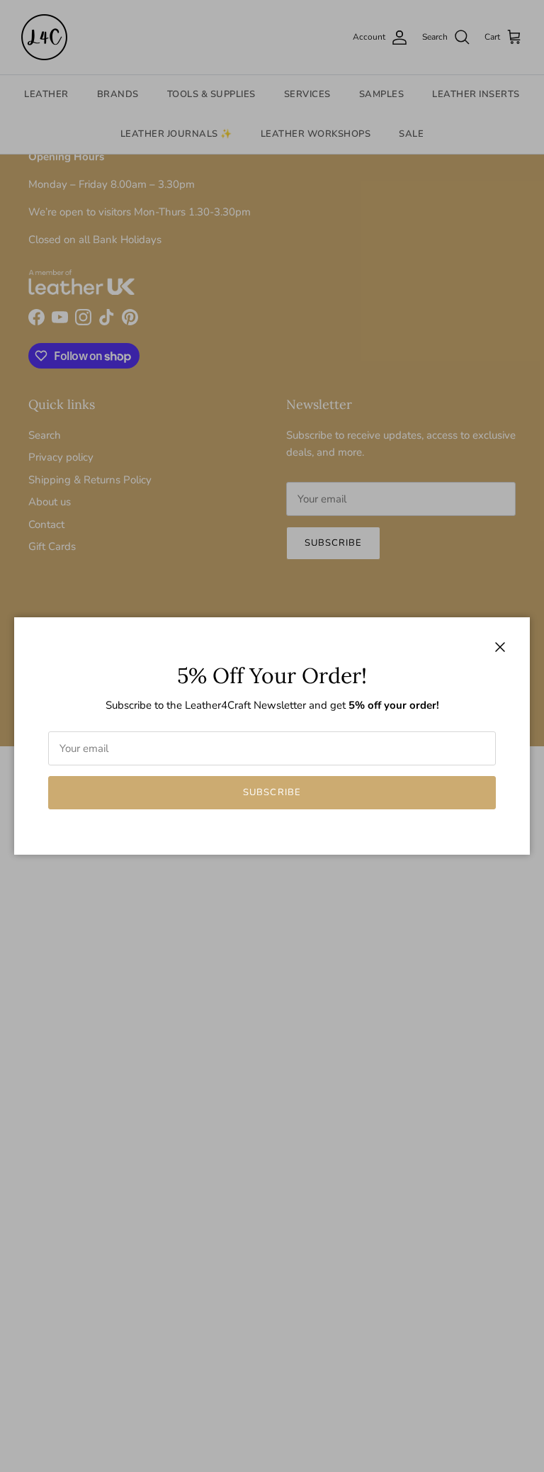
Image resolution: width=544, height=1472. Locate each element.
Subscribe (271, 792)
